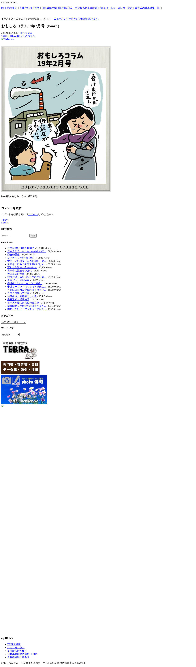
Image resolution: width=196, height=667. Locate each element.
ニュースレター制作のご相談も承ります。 (77, 18)
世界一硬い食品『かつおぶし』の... (26, 261)
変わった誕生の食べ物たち (22, 267)
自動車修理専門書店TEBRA (57, 8)
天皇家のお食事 (15, 274)
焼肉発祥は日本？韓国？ (20, 248)
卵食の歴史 (13, 254)
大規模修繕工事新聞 (86, 8)
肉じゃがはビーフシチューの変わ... (26, 309)
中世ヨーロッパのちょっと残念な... (26, 286)
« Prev (4, 220)
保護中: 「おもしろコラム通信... (24, 283)
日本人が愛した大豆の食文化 (23, 302)
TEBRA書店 (14, 644)
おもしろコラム (26, 36)
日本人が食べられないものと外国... (26, 251)
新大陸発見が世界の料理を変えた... (26, 306)
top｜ (4, 8)
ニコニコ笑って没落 (18, 293)
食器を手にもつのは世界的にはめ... (26, 264)
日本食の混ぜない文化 (19, 270)
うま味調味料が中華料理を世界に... (26, 290)
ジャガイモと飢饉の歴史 (20, 257)
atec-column (26, 33)
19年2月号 (6, 36)
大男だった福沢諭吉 (18, 280)
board (15, 36)
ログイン (33, 214)
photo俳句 (12, 8)
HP (158, 8)
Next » (4, 222)
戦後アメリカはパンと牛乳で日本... (26, 277)
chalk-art (104, 8)
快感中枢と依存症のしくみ (22, 296)
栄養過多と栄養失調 (18, 299)
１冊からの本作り (29, 8)
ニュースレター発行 (121, 8)
